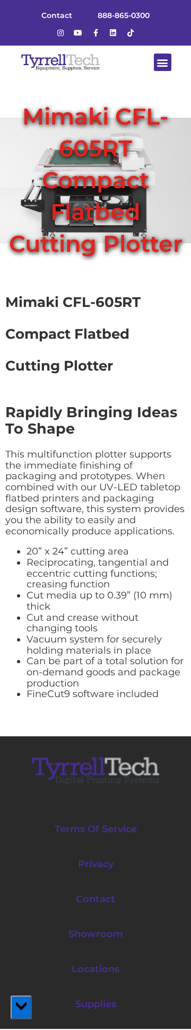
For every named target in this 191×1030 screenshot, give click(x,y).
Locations (95, 969)
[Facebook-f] (95, 32)
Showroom (95, 934)
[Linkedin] (113, 32)
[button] (162, 62)
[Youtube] (78, 32)
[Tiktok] (130, 32)
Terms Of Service (96, 829)
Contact (95, 899)
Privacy (96, 864)
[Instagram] (60, 32)
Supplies (95, 1004)
